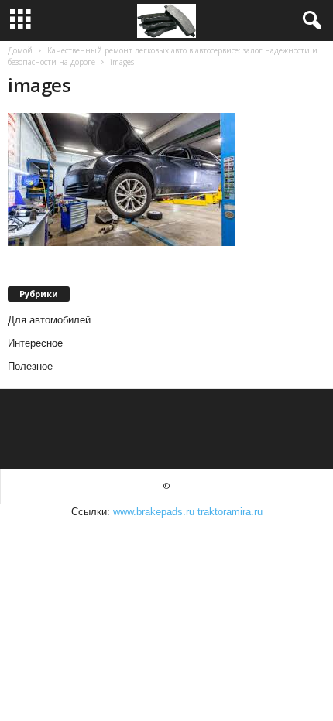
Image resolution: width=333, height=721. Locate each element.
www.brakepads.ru (153, 512)
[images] (166, 179)
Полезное (30, 366)
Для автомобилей (49, 320)
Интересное (35, 343)
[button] (309, 21)
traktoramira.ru (230, 512)
